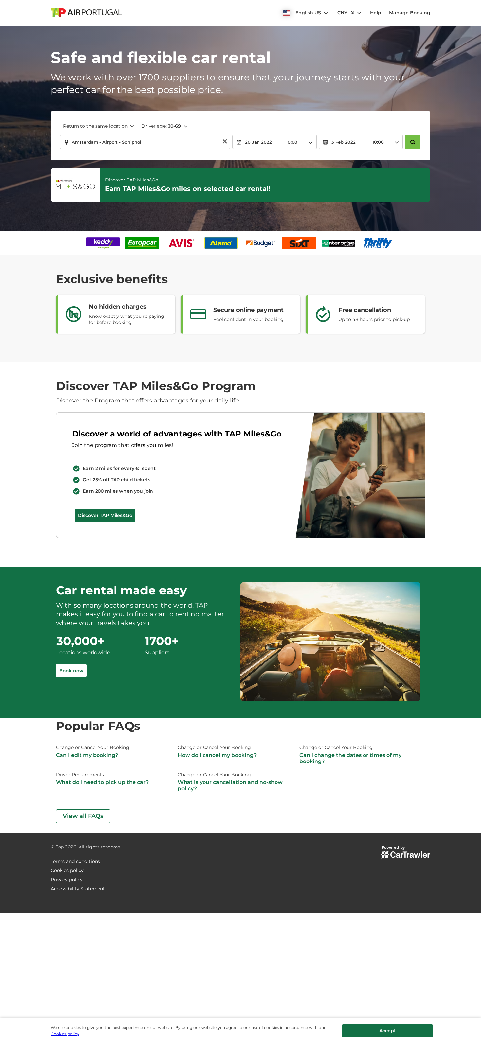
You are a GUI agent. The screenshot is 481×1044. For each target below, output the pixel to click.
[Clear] (225, 142)
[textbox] (145, 142)
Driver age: (161, 126)
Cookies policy (65, 1033)
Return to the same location (95, 126)
